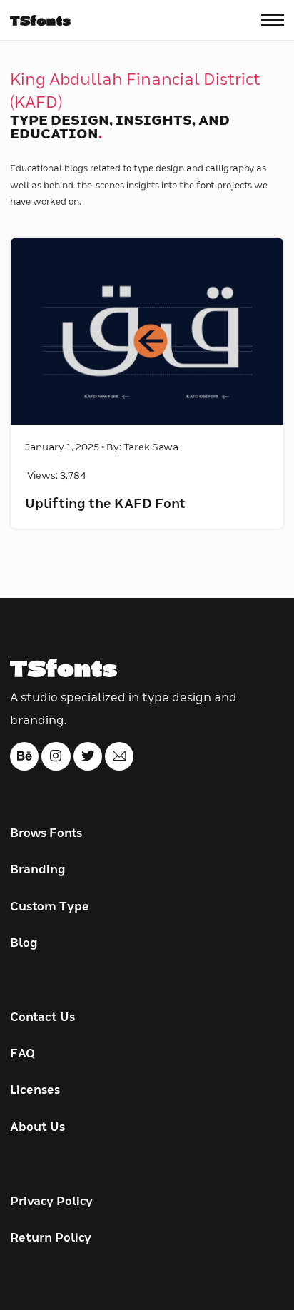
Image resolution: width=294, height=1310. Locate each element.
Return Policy (50, 1237)
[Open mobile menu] (272, 20)
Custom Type (49, 906)
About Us (37, 1127)
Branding (38, 869)
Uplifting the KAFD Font (105, 504)
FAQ (23, 1053)
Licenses (35, 1090)
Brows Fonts (46, 833)
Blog (24, 943)
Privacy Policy (51, 1201)
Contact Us (42, 1017)
